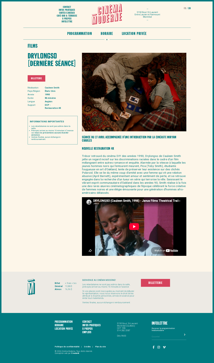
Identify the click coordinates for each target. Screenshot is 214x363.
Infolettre (67, 22)
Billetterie (36, 78)
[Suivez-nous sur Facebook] (154, 347)
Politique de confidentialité (67, 347)
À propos (66, 19)
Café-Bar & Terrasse (67, 16)
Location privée (134, 34)
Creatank (75, 353)
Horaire (107, 34)
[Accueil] (107, 14)
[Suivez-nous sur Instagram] (159, 347)
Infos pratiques (67, 10)
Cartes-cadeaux (67, 13)
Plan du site (100, 347)
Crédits (87, 347)
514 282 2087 (123, 330)
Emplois (86, 332)
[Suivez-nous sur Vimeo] (164, 347)
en (189, 8)
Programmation (79, 34)
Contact (67, 7)
